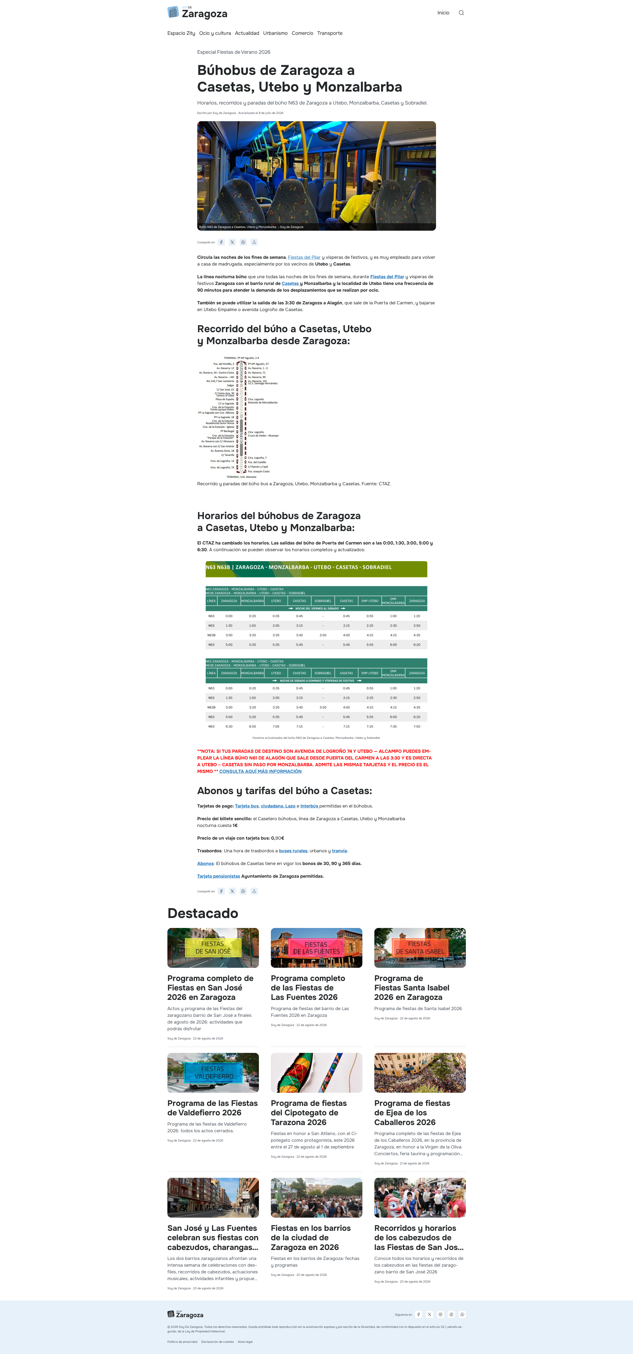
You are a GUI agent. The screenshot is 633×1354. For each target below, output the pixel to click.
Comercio (302, 33)
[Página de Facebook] (418, 1314)
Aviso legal (245, 1342)
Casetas (291, 283)
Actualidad (247, 33)
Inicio (443, 13)
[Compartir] (254, 242)
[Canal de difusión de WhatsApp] (462, 1314)
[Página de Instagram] (440, 1314)
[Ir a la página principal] (197, 13)
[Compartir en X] (232, 242)
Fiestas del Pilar (304, 257)
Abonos (205, 863)
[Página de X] (429, 1314)
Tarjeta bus (247, 806)
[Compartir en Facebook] (221, 242)
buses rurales (293, 851)
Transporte (329, 33)
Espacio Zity (181, 33)
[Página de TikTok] (451, 1314)
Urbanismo (275, 33)
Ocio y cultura (215, 33)
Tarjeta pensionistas (218, 876)
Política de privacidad (182, 1342)
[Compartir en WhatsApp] (243, 242)
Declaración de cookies (217, 1342)
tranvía (339, 851)
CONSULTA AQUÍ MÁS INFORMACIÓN (260, 771)
